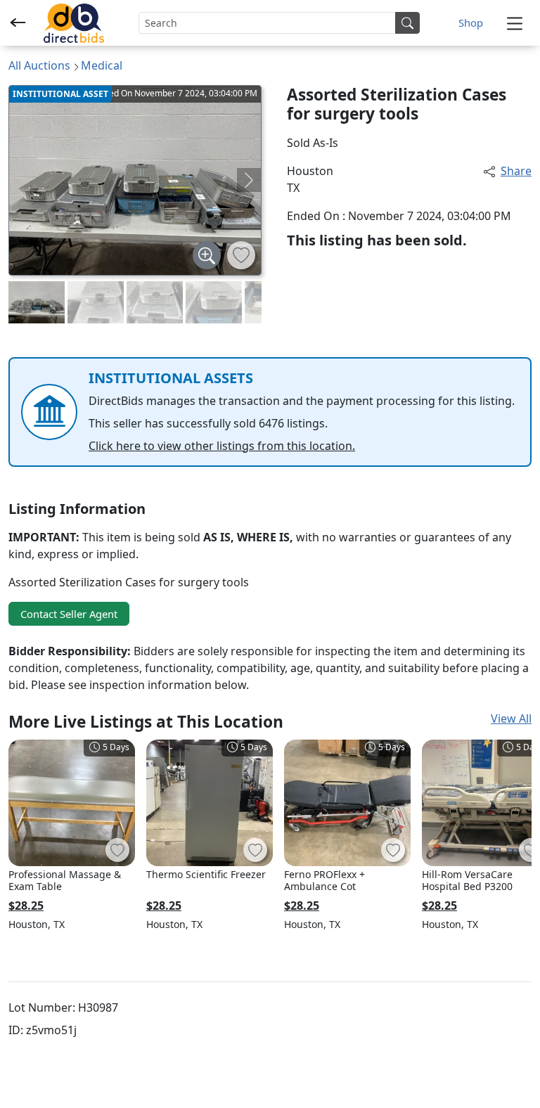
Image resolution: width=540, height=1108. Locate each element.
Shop (470, 22)
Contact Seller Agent (68, 614)
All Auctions (39, 65)
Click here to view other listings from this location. (222, 445)
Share (516, 171)
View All (511, 718)
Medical (101, 65)
